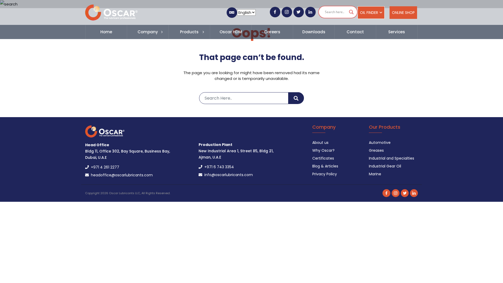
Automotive (380, 142)
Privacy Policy (324, 174)
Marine (375, 174)
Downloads (313, 32)
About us (320, 142)
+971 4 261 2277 (104, 167)
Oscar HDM (231, 32)
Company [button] (148, 32)
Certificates (323, 158)
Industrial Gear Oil (385, 166)
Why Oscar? (323, 150)
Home (106, 32)
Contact (355, 32)
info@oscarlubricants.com (227, 174)
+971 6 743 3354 (218, 167)
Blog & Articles (325, 166)
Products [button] (189, 32)
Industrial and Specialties (391, 158)
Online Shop (403, 12)
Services (396, 32)
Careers (272, 32)
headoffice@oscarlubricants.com (121, 175)
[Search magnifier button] (351, 12)
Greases (376, 150)
